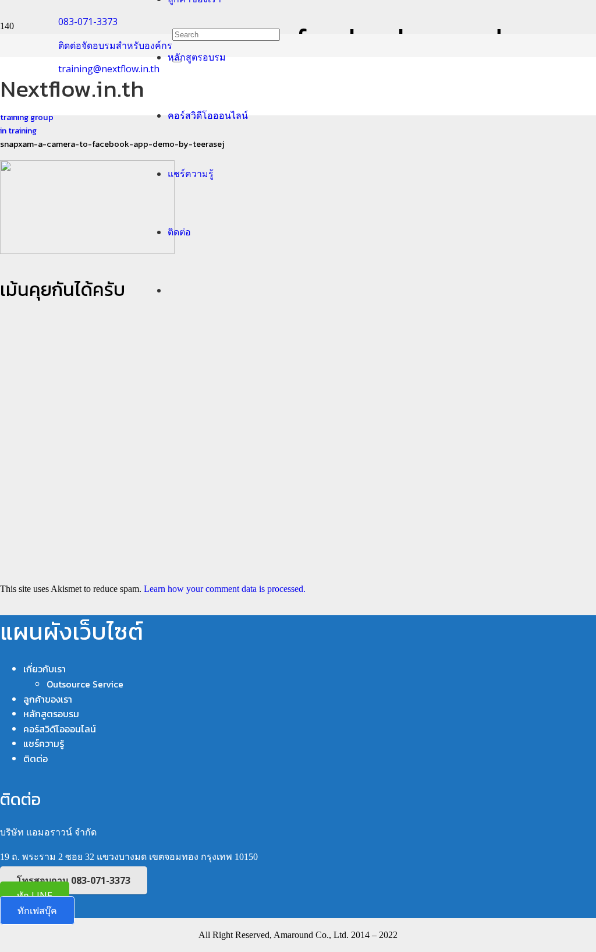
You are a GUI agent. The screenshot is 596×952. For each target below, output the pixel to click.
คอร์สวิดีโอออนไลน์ (59, 729)
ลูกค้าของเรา (47, 699)
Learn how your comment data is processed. (225, 589)
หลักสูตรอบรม (51, 714)
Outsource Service (85, 684)
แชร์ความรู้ (43, 743)
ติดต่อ (35, 759)
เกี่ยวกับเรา (44, 669)
